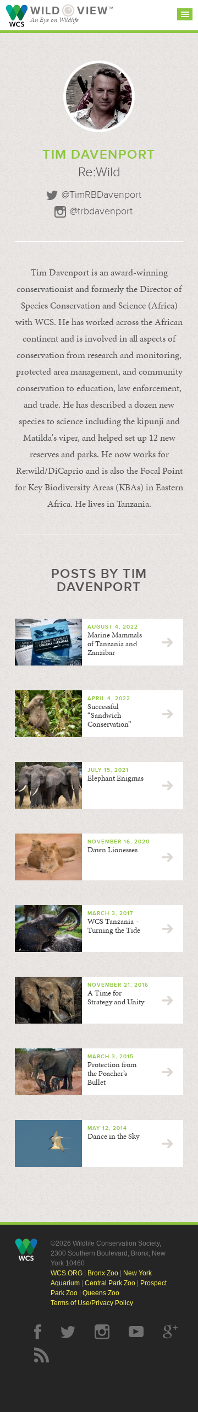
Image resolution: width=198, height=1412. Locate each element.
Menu (185, 14)
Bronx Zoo (102, 1273)
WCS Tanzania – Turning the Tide (113, 925)
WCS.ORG (66, 1273)
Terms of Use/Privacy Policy (92, 1303)
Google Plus (170, 1331)
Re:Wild (99, 172)
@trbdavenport (101, 211)
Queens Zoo (100, 1293)
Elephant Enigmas (115, 778)
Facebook (37, 1331)
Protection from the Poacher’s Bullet (111, 1073)
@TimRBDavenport (101, 195)
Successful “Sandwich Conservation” (109, 715)
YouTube (136, 1331)
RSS (41, 1355)
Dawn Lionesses (112, 850)
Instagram (102, 1331)
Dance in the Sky (113, 1136)
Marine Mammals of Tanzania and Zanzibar (114, 644)
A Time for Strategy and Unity (115, 997)
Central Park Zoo (110, 1283)
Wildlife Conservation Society (17, 15)
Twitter (68, 1331)
